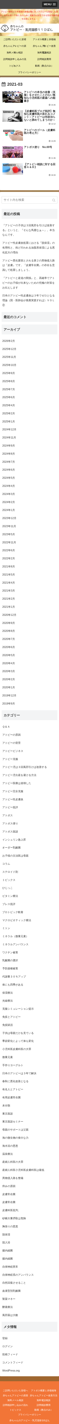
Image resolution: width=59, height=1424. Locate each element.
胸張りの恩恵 (10, 1226)
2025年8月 (8, 381)
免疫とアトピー (11, 1016)
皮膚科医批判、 (11, 1210)
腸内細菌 (7, 1250)
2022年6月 (8, 550)
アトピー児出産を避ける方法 (19, 775)
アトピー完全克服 (12, 791)
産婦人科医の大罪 (12, 1161)
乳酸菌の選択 (10, 960)
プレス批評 (8, 904)
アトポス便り (10, 823)
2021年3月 (8, 590)
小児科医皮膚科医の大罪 (16, 1049)
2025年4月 (8, 405)
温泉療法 (7, 1154)
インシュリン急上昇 (14, 839)
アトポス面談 (10, 831)
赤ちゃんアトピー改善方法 (43, 1395)
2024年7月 (8, 461)
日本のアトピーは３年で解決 (19, 1073)
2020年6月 (8, 647)
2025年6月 (8, 397)
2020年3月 (8, 671)
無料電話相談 (43, 1400)
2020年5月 (8, 655)
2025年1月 (8, 421)
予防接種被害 (10, 968)
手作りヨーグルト (12, 1065)
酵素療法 (7, 1307)
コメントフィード (12, 1362)
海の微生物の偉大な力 (15, 1137)
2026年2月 (8, 341)
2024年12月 (9, 429)
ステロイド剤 (10, 871)
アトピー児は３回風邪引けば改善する (24, 767)
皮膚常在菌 (8, 1194)
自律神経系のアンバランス (18, 1274)
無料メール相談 (15, 1400)
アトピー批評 (10, 807)
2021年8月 (8, 566)
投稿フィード (10, 1354)
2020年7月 (8, 639)
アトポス (7, 815)
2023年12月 (9, 518)
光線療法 (7, 1000)
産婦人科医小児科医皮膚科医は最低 (23, 1170)
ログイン (7, 1346)
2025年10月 (9, 365)
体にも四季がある (12, 984)
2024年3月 (8, 494)
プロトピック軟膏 (12, 912)
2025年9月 (8, 373)
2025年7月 (8, 389)
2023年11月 (9, 526)
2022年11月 (9, 542)
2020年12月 (9, 614)
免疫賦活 (7, 1025)
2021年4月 (8, 582)
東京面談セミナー (12, 1121)
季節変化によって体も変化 (18, 1041)
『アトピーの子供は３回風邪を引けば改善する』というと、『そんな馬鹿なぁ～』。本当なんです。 (28, 230)
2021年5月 (8, 574)
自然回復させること (14, 1282)
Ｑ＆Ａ (6, 726)
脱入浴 (6, 1242)
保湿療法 (7, 992)
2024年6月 (8, 469)
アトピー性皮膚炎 (12, 799)
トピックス (8, 880)
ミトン (6, 928)
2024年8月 (8, 453)
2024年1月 (8, 510)
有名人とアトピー (12, 1089)
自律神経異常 (10, 1266)
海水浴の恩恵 (10, 1145)
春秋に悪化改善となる (15, 1081)
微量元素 (7, 1057)
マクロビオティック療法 (16, 920)
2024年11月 (9, 437)
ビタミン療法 (10, 896)
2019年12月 (9, 695)
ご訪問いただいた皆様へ (15, 1390)
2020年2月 (8, 679)
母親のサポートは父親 (15, 1129)
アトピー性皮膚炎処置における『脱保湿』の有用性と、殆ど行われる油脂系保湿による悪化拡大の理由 (28, 247)
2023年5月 (8, 534)
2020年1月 (8, 687)
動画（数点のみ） (43, 1409)
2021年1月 (8, 606)
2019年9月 (8, 703)
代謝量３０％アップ (14, 976)
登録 (5, 1338)
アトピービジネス (12, 751)
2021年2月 (8, 598)
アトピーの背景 (11, 742)
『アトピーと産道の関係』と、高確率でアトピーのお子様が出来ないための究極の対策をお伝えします (28, 283)
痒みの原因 (8, 1186)
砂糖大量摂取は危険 (14, 1218)
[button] (54, 200)
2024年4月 (8, 486)
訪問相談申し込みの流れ (15, 1405)
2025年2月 (8, 413)
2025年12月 (9, 349)
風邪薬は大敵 (10, 1315)
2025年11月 (9, 357)
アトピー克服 (10, 759)
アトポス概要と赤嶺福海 (43, 1390)
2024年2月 (8, 502)
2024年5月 (8, 477)
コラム (6, 863)
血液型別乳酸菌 (11, 1290)
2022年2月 (8, 558)
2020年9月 (8, 623)
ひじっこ (7, 887)
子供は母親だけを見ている (18, 1033)
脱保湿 (6, 1234)
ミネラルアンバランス (15, 944)
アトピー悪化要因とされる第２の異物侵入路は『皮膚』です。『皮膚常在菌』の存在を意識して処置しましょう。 (28, 265)
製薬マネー (8, 1299)
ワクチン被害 (10, 952)
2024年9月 (8, 445)
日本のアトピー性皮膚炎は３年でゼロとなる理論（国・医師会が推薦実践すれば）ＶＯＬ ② (29, 300)
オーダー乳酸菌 (11, 847)
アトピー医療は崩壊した (16, 783)
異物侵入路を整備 (12, 1178)
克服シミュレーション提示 (18, 1008)
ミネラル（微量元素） (15, 936)
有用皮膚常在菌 (11, 1097)
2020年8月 (8, 631)
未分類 (6, 1105)
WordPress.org (11, 1370)
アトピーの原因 (11, 734)
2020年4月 (8, 663)
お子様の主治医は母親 (15, 855)
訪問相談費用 (43, 1405)
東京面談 (7, 1113)
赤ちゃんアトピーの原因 (15, 1395)
